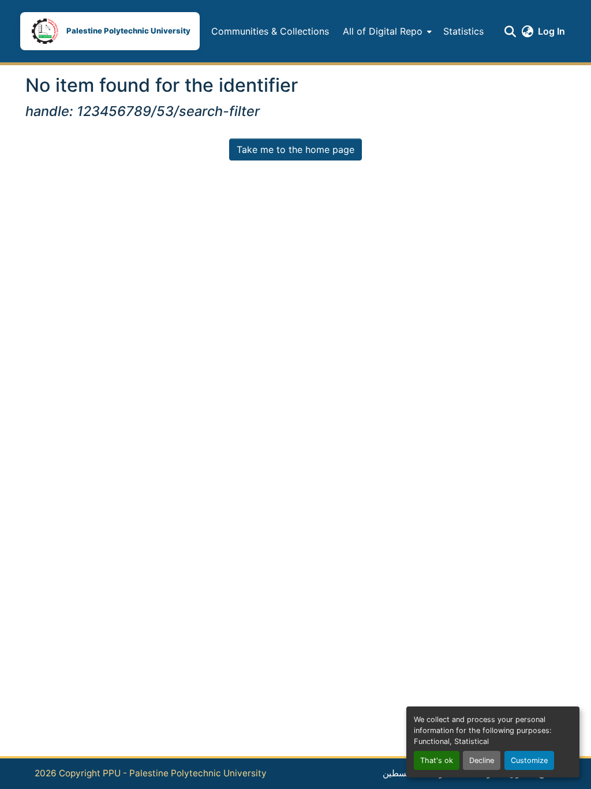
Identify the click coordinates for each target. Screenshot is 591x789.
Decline (481, 760)
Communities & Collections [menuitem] (270, 31)
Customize (529, 760)
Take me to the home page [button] (295, 149)
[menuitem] (386, 31)
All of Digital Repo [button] (382, 31)
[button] (110, 31)
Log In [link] (551, 31)
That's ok (436, 760)
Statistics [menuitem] (463, 31)
